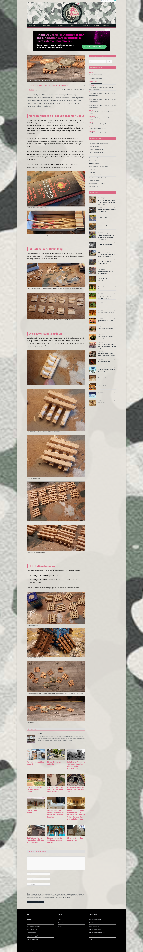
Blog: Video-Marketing (94, 923)
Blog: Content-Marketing (95, 919)
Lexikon (60, 926)
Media (59, 919)
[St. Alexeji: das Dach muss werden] (76, 830)
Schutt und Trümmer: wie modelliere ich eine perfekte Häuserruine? (76, 765)
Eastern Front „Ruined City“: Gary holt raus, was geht (55, 789)
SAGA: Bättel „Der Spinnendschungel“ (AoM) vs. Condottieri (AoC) (106, 271)
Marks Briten (92, 169)
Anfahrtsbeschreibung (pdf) (33, 926)
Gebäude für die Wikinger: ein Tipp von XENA (75, 789)
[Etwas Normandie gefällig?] (56, 754)
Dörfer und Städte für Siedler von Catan (34, 789)
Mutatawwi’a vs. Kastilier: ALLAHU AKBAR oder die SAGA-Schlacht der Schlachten (106, 254)
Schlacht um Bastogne (94, 180)
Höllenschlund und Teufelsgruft (98, 124)
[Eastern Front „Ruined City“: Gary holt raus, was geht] (56, 780)
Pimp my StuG (101, 402)
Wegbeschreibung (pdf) (32, 936)
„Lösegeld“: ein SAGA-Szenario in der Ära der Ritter (107, 262)
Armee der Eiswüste (94, 146)
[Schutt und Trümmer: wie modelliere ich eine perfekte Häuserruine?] (76, 754)
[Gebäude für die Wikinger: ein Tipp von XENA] (76, 780)
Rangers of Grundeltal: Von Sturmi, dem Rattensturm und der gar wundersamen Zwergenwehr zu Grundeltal (107, 201)
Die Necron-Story (93, 160)
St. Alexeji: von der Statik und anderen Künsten (55, 840)
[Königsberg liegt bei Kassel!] (36, 754)
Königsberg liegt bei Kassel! (35, 763)
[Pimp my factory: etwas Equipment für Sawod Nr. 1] (56, 69)
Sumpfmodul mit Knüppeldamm (97, 183)
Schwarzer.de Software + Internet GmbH (38, 950)
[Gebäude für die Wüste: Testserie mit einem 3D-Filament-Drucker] (56, 803)
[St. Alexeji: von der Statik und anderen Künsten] (56, 830)
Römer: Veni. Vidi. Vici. (94, 155)
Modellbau (46, 26)
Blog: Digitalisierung (94, 926)
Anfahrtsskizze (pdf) (32, 929)
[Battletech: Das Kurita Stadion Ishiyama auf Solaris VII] (36, 830)
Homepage (29, 919)
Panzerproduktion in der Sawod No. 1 (75, 89)
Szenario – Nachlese (103, 225)
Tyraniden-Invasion (94, 163)
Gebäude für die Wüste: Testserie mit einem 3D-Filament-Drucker (55, 813)
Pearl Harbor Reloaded (104, 217)
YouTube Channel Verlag (95, 929)
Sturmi (31, 90)
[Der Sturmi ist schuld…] (36, 803)
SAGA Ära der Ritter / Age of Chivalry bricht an (106, 321)
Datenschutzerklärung (64, 897)
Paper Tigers (92, 172)
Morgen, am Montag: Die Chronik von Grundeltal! (107, 210)
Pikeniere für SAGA (103, 304)
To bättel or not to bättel (96, 74)
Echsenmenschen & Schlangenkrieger (98, 143)
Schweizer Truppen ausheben (106, 312)
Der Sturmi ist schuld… (32, 811)
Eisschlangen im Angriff (104, 377)
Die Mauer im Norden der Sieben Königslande (107, 370)
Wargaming (85, 26)
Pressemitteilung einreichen (65, 923)
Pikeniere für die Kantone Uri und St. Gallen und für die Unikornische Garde (106, 296)
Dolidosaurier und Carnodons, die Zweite (106, 337)
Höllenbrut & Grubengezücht (96, 149)
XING (90, 939)
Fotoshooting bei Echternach (106, 394)
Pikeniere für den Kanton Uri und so (107, 287)
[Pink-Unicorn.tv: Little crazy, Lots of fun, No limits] (71, 11)
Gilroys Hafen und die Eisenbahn (97, 175)
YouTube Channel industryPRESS (97, 932)
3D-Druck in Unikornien (104, 361)
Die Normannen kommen (95, 158)
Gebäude (64, 89)
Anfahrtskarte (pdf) (31, 932)
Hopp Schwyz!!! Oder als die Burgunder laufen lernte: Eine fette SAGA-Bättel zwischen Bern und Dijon (106, 236)
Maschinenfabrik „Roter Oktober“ (97, 178)
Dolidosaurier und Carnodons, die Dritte (106, 329)
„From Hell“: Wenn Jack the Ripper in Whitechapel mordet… (106, 354)
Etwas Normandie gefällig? (54, 763)
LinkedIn (91, 936)
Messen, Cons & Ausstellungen (65, 26)
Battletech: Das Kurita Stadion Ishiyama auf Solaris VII (35, 840)
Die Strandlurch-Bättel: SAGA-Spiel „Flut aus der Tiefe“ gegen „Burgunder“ (107, 346)
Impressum (30, 923)
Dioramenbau (33, 26)
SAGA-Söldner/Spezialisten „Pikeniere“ (105, 279)
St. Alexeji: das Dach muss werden (75, 839)
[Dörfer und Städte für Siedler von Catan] (36, 780)
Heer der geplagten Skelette (96, 152)
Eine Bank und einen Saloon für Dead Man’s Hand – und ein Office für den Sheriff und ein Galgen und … (76, 814)
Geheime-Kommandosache (102, 26)
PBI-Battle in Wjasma (94, 186)
